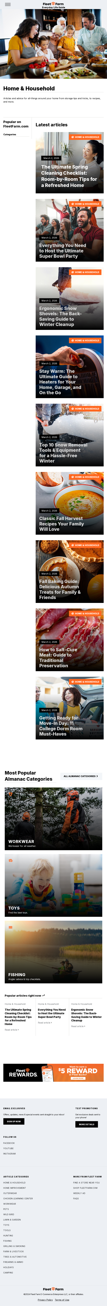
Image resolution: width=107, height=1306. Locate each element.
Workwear (9, 1204)
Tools (7, 1230)
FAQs (76, 1198)
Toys (6, 1225)
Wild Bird (8, 1214)
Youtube (8, 1148)
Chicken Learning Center (18, 1198)
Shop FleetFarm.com (85, 1188)
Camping (8, 1272)
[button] (7, 4)
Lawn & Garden (12, 1220)
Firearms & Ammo (13, 1262)
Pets (6, 1209)
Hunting (8, 1235)
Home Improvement (14, 1188)
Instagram (9, 1153)
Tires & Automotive (15, 1257)
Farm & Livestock (13, 1251)
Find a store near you (86, 1182)
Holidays (8, 1267)
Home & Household (14, 1182)
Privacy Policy (45, 1299)
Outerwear (10, 1193)
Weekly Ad (79, 1193)
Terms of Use (62, 1299)
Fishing (7, 1241)
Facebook (9, 1143)
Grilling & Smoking (14, 1246)
